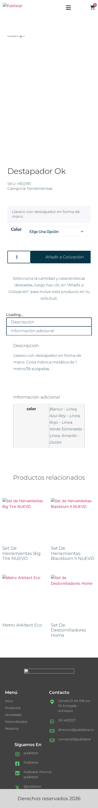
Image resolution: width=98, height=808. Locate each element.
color (16, 229)
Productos (13, 708)
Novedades (13, 715)
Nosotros (12, 728)
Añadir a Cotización (64, 257)
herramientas (39, 188)
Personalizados (16, 722)
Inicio (9, 701)
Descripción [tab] (22, 322)
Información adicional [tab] (32, 330)
